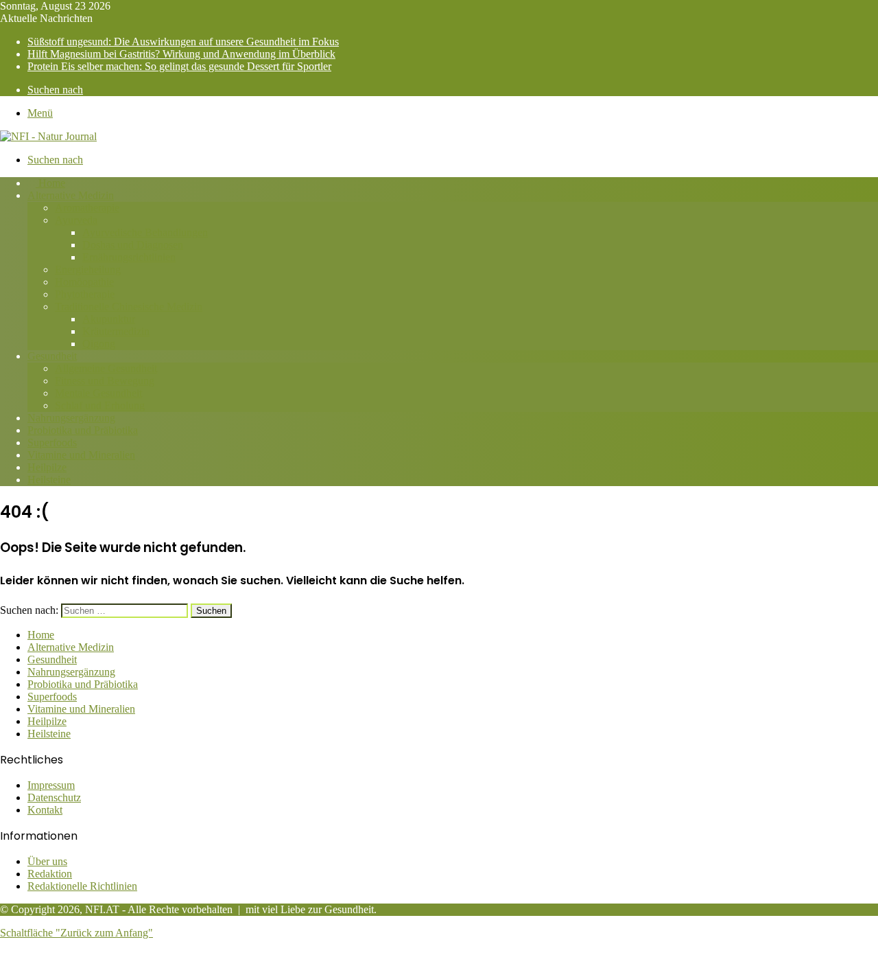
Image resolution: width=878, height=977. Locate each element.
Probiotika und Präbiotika (82, 430)
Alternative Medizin (70, 195)
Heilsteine (49, 479)
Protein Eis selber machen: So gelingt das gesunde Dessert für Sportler (179, 66)
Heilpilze (47, 467)
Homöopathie (84, 282)
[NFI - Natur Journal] (48, 136)
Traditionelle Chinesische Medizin (128, 306)
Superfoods (52, 442)
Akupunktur (108, 319)
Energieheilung (88, 269)
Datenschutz (54, 797)
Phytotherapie (85, 294)
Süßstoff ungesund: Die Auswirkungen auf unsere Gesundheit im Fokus (183, 41)
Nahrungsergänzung (71, 418)
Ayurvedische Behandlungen (145, 232)
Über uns (47, 861)
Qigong (98, 343)
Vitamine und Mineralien (81, 455)
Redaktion (49, 874)
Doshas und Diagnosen (132, 245)
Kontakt (44, 810)
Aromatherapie (87, 208)
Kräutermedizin (116, 331)
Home (50, 183)
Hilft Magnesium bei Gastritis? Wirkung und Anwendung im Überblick (181, 54)
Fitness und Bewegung (104, 381)
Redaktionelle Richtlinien (82, 886)
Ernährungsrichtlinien (129, 257)
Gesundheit (52, 356)
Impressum (51, 785)
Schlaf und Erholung (100, 405)
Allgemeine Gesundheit (106, 368)
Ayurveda (76, 220)
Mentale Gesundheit (98, 393)
